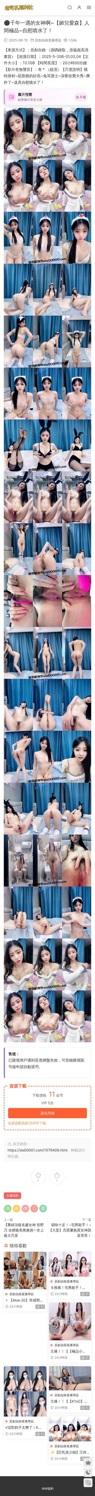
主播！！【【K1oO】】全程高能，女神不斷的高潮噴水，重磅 (69, 1401)
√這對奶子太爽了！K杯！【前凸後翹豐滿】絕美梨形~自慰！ (24, 1427)
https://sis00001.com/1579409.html (37, 1150)
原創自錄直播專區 (48, 40)
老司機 (19, 7)
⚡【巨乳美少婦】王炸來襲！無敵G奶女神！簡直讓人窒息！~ (69, 1452)
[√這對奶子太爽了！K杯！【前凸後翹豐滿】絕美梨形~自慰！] (25, 1391)
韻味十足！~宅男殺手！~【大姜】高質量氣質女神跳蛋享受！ (70, 1230)
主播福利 (12, 1195)
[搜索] (69, 7)
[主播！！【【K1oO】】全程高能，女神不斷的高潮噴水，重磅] (70, 1378)
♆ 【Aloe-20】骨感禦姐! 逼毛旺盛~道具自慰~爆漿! (24, 1300)
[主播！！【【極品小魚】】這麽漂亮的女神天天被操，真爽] (70, 1321)
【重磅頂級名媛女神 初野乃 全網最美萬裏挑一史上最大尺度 (24, 1230)
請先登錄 (48, 1113)
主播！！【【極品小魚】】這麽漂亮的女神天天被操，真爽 (69, 1351)
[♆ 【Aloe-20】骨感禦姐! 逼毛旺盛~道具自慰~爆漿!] (25, 1271)
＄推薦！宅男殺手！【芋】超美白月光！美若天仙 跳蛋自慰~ (69, 1287)
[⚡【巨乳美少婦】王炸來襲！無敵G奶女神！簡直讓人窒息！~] (70, 1428)
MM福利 (47, 1488)
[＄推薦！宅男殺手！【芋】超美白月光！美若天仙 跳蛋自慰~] (70, 1264)
